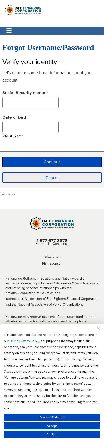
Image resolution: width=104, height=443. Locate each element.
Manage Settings (52, 417)
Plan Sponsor (52, 263)
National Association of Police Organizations (50, 304)
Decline (52, 434)
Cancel (52, 177)
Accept (52, 426)
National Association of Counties (29, 293)
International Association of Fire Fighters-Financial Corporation (51, 299)
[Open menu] (9, 31)
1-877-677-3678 (52, 240)
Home (39, 244)
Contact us (61, 244)
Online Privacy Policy (24, 341)
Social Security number (25, 92)
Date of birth (14, 116)
